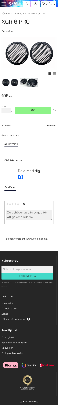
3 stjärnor (12, 204)
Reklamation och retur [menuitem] (14, 342)
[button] (4, 4)
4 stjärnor (15, 204)
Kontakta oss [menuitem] (9, 308)
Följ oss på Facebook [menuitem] (13, 319)
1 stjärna (7, 204)
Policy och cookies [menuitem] (12, 353)
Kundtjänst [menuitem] (7, 337)
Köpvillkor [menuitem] (7, 347)
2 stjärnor (10, 204)
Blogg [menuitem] (4, 313)
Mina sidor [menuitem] (35, 4)
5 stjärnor (18, 204)
